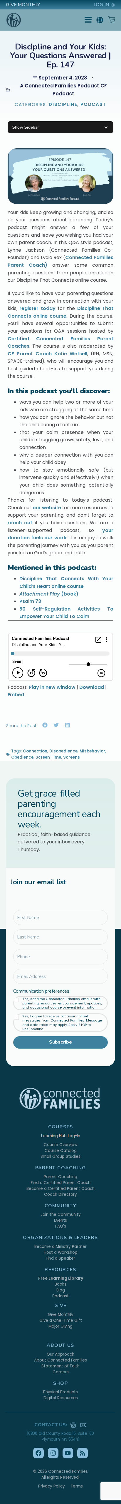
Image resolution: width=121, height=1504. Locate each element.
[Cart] (111, 19)
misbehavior (92, 751)
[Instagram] (53, 1453)
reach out (21, 522)
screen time (48, 757)
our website (47, 507)
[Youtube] (68, 1453)
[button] (100, 20)
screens (71, 757)
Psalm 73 (30, 601)
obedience (22, 757)
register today (37, 308)
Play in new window (52, 687)
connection (35, 751)
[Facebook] (38, 1453)
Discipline (63, 104)
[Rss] (82, 1453)
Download (91, 687)
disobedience (63, 751)
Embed (16, 694)
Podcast (93, 104)
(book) (48, 594)
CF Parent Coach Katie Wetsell (48, 353)
